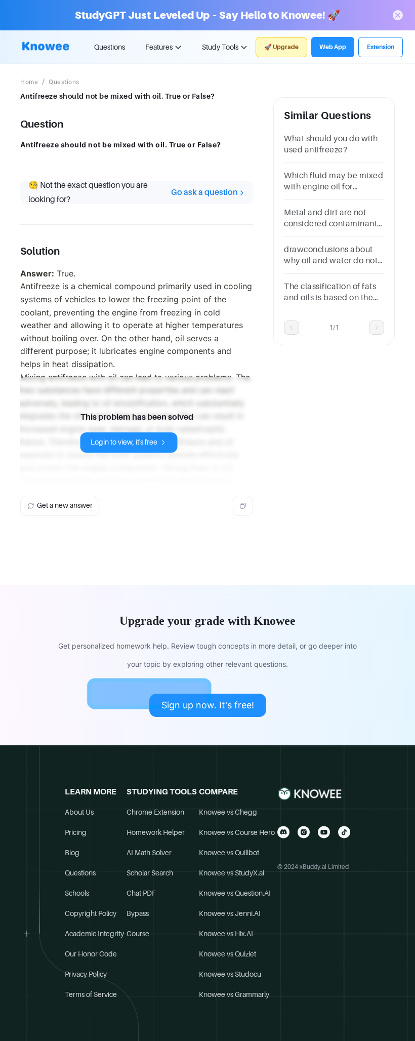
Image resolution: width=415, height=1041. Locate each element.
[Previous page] (291, 328)
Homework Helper (156, 832)
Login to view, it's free (124, 442)
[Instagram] (304, 832)
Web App (332, 47)
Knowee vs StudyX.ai (231, 873)
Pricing (76, 832)
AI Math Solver (149, 853)
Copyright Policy (90, 913)
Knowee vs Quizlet (227, 954)
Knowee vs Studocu (230, 974)
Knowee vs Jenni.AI (230, 913)
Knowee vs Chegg (228, 812)
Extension (380, 47)
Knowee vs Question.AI (235, 893)
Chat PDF (141, 893)
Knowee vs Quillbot (229, 853)
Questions (109, 47)
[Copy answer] (243, 506)
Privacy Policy (86, 974)
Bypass (138, 913)
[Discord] (283, 832)
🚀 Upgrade (281, 47)
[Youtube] (324, 832)
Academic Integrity (94, 934)
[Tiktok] (344, 832)
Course (138, 934)
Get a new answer (65, 505)
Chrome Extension (155, 812)
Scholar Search (150, 873)
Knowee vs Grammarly (234, 994)
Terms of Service (91, 994)
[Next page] (376, 328)
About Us (79, 812)
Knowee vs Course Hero (237, 832)
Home (29, 82)
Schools (77, 893)
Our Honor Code (91, 954)
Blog (72, 853)
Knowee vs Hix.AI (226, 934)
